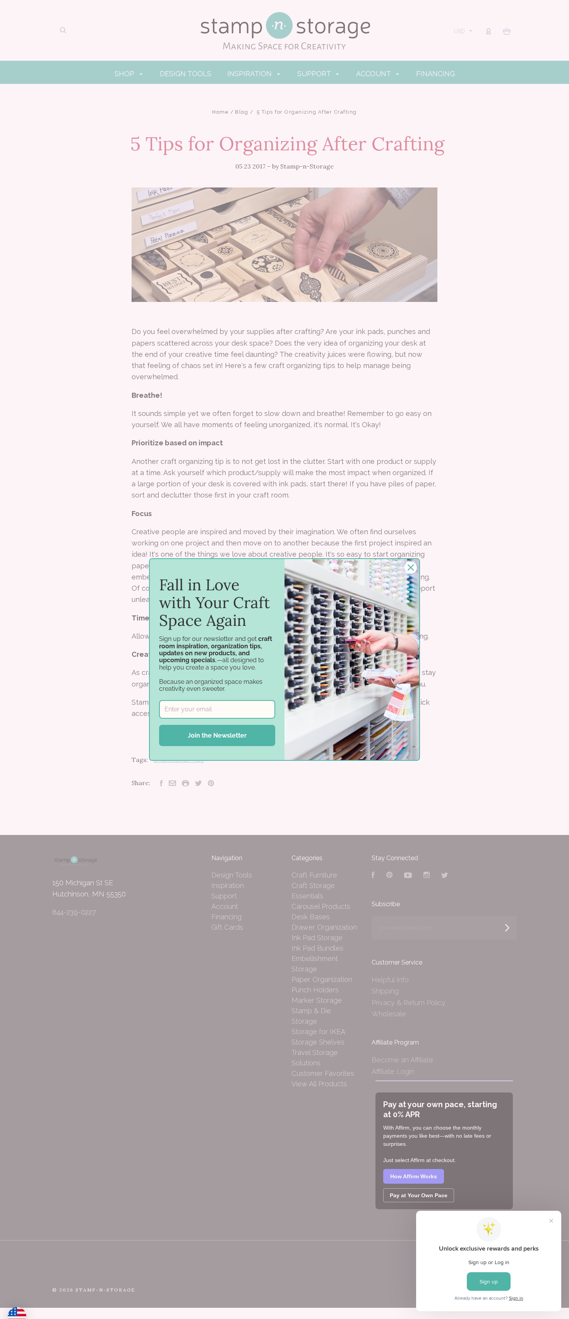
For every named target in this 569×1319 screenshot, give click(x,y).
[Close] (410, 567)
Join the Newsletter (217, 735)
